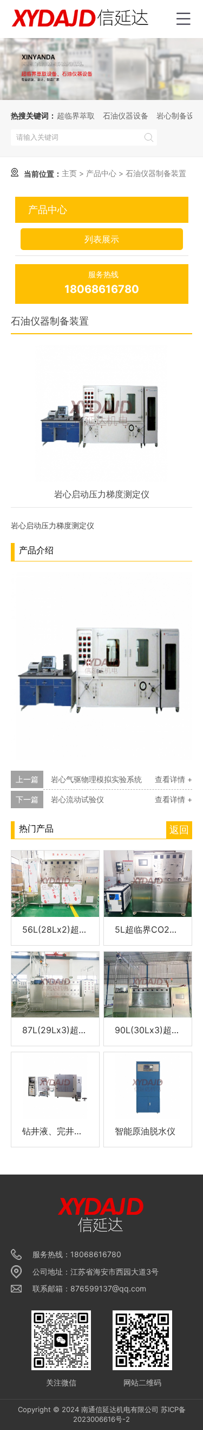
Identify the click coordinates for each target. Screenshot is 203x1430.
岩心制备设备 (179, 115)
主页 (69, 173)
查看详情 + (173, 779)
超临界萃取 (76, 115)
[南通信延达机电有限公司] (81, 19)
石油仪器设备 (125, 115)
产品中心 (101, 173)
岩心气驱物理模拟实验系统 (96, 779)
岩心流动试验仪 (77, 799)
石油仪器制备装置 (156, 173)
